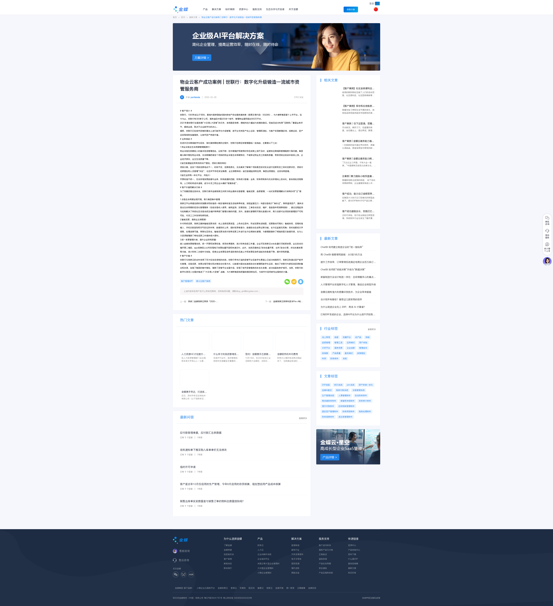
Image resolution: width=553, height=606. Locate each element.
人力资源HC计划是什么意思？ (193, 354)
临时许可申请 (188, 467)
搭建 (336, 337)
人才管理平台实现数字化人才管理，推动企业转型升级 (348, 284)
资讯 (183, 17)
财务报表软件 (328, 416)
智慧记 (260, 588)
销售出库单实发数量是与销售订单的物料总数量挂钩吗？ (212, 501)
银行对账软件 (328, 406)
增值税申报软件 (347, 400)
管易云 (234, 588)
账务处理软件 (365, 411)
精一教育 (290, 588)
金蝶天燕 (279, 588)
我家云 (269, 588)
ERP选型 (326, 384)
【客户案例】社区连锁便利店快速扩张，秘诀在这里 (358, 88)
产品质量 (336, 353)
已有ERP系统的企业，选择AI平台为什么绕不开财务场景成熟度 (348, 314)
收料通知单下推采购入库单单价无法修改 (203, 450)
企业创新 (351, 347)
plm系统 (350, 384)
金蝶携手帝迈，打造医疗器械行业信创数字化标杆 (194, 391)
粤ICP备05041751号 (213, 598)
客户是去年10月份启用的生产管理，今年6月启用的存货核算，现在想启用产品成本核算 (230, 484)
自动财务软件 (361, 395)
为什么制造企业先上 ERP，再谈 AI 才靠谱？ (343, 306)
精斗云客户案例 (203, 281)
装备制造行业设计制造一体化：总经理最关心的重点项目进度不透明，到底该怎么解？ (348, 277)
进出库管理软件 (345, 416)
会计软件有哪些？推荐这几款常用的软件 (341, 299)
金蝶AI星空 (327, 390)
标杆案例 (230, 9)
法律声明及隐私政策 (371, 598)
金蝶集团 (179, 588)
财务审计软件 (365, 400)
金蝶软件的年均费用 (287, 354)
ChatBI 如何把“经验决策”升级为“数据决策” (343, 269)
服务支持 (257, 9)
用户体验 (363, 342)
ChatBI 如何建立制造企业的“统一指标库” (342, 247)
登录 (371, 3)
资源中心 (243, 9)
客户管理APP (187, 281)
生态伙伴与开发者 (275, 9)
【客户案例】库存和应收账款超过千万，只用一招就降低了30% (358, 106)
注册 (377, 3)
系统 (345, 358)
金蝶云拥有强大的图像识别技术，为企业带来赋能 (346, 292)
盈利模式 (349, 353)
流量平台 (347, 337)
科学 (324, 358)
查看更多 (303, 418)
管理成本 (363, 347)
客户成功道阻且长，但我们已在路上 (358, 211)
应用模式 (351, 342)
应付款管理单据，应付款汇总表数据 (200, 433)
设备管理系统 (359, 390)
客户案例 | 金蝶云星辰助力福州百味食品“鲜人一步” (358, 141)
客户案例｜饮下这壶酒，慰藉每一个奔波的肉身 (358, 123)
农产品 (358, 337)
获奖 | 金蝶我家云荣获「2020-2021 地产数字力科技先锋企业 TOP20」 (203, 301)
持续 (367, 337)
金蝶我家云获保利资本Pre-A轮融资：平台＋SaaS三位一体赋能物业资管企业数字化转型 (288, 301)
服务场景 (338, 347)
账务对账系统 (342, 390)
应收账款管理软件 (346, 406)
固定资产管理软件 (330, 411)
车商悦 (243, 588)
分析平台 (326, 347)
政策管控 (361, 353)
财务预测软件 (348, 411)
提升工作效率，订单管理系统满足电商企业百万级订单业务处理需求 (348, 262)
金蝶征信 (312, 588)
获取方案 (351, 9)
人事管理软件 (344, 395)
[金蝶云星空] (348, 430)
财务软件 (334, 358)
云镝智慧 (301, 588)
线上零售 (326, 337)
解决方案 (216, 9)
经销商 (325, 353)
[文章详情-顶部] (276, 24)
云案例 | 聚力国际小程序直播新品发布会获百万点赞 (358, 176)
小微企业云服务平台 (206, 588)
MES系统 (338, 384)
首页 (175, 17)
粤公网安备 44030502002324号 (237, 598)
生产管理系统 (328, 395)
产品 (205, 9)
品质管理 (326, 342)
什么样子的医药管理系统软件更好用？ (226, 354)
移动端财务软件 (329, 400)
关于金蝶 (293, 9)
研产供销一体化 (366, 384)
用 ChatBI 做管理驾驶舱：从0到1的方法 (341, 254)
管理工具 (338, 342)
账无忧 (252, 588)
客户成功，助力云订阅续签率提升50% (358, 193)
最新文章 (193, 17)
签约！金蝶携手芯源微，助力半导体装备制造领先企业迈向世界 (258, 354)
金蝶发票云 (223, 588)
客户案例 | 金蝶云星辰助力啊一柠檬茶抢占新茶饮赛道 (358, 158)
